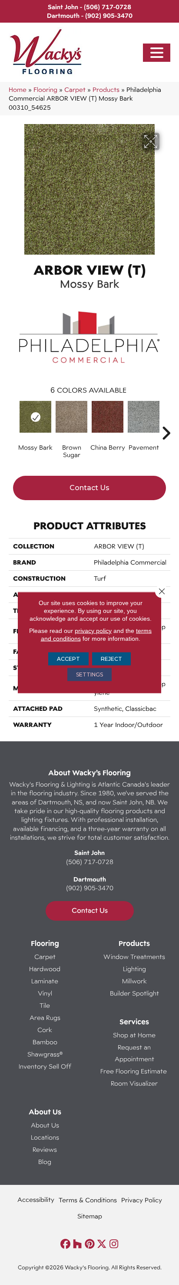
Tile (45, 1005)
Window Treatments (134, 956)
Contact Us (89, 488)
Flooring (45, 89)
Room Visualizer (134, 1083)
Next (165, 420)
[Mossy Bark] (35, 417)
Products (106, 89)
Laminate (44, 981)
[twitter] (102, 1244)
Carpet (75, 89)
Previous (13, 420)
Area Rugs (45, 1017)
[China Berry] (108, 417)
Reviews (45, 1149)
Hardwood (44, 968)
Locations (45, 1137)
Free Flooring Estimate (134, 1071)
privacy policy (93, 630)
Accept (68, 659)
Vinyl (45, 993)
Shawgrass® (45, 1054)
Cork (44, 1029)
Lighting (134, 968)
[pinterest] (89, 1244)
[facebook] (65, 1244)
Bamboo (45, 1042)
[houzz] (77, 1244)
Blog (44, 1161)
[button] (156, 53)
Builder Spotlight (134, 993)
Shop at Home (134, 1035)
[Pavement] (144, 417)
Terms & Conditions (88, 1200)
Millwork (134, 981)
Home (18, 89)
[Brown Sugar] (71, 417)
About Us (45, 1125)
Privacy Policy (141, 1200)
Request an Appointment (134, 1053)
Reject (111, 659)
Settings (89, 674)
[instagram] (114, 1244)
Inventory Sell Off (45, 1066)
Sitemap (89, 1216)
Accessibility (35, 1199)
